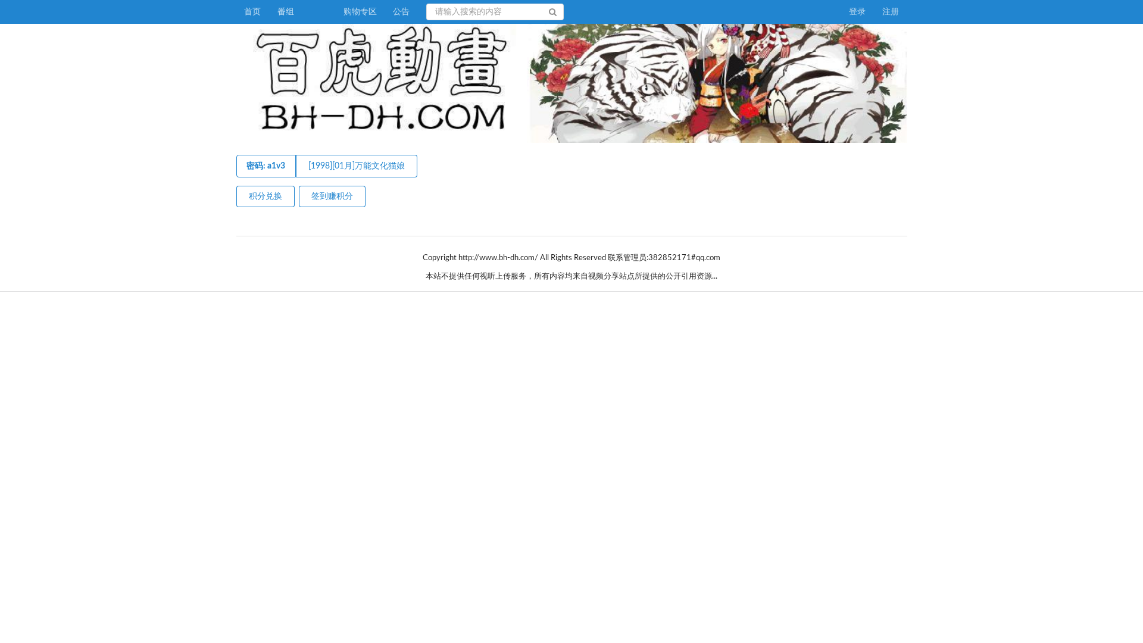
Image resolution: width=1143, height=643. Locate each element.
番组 (285, 12)
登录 (857, 12)
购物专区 (360, 12)
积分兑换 (265, 196)
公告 (401, 12)
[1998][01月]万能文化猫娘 (356, 166)
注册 (890, 12)
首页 (252, 12)
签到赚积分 (332, 196)
